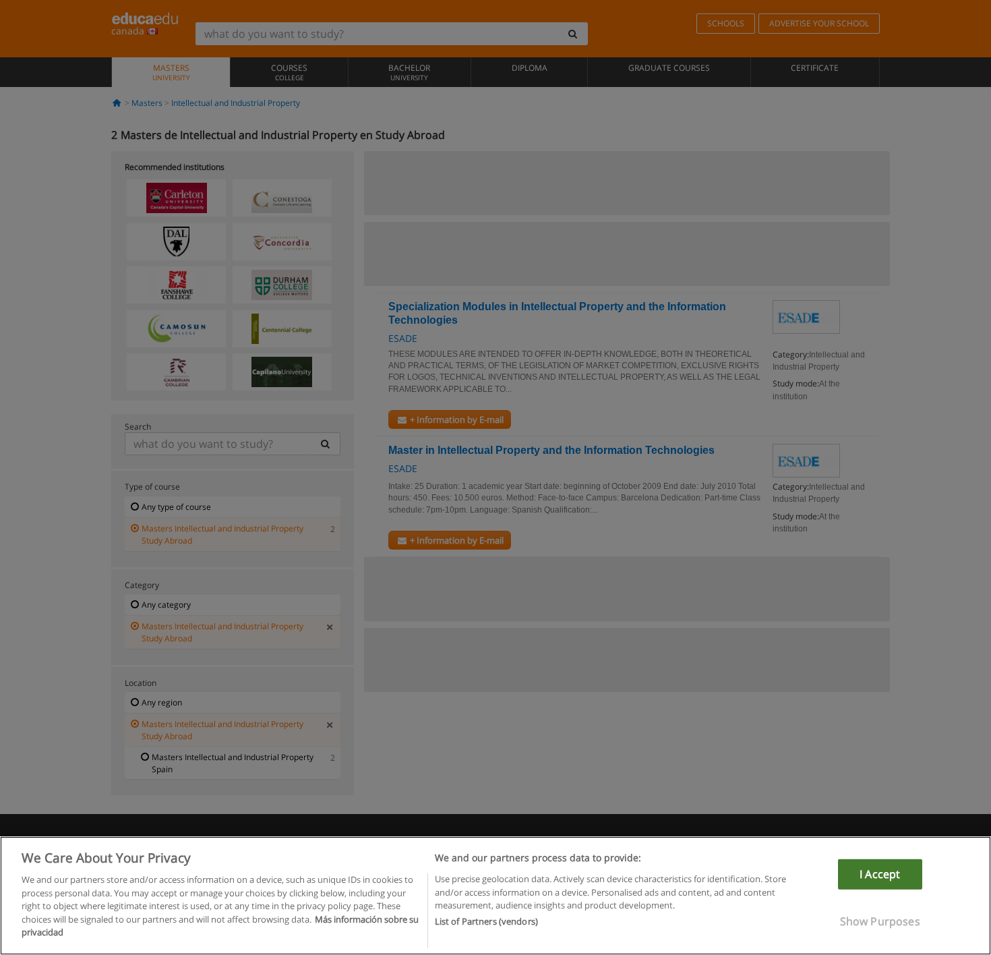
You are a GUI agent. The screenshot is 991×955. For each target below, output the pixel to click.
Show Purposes (880, 921)
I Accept (880, 874)
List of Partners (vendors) (486, 922)
